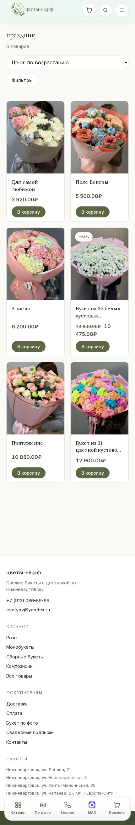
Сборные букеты (25, 656)
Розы (11, 637)
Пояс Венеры (92, 182)
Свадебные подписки (30, 732)
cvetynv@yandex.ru (28, 609)
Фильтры (22, 80)
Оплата (14, 713)
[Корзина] (89, 10)
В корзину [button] (28, 212)
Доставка (17, 703)
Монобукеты (20, 647)
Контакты (16, 742)
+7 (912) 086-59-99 (27, 600)
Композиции (19, 666)
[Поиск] (105, 10)
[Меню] (122, 10)
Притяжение (27, 443)
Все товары (19, 676)
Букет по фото (22, 723)
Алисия (21, 308)
